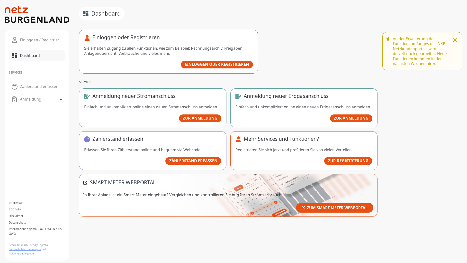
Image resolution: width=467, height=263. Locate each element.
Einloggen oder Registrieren (217, 64)
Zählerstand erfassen (193, 160)
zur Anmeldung (200, 118)
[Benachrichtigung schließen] (455, 40)
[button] (37, 99)
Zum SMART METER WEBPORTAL (337, 207)
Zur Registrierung (348, 160)
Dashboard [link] (106, 13)
